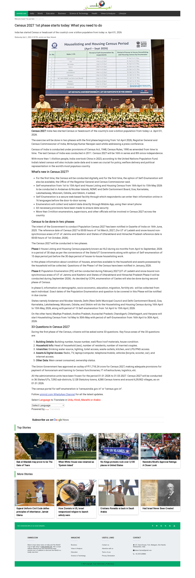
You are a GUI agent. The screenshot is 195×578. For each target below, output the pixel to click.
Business (62, 13)
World (40, 13)
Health (94, 13)
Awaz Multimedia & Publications (103, 564)
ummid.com (21, 13)
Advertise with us (107, 548)
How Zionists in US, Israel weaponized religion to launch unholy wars (73, 511)
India (32, 13)
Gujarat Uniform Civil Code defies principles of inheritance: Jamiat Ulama (32, 511)
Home (37, 19)
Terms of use (106, 552)
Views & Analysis (108, 13)
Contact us (105, 545)
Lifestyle (122, 13)
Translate (54, 409)
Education (50, 13)
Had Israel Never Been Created (158, 508)
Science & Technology (79, 13)
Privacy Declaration (108, 556)
